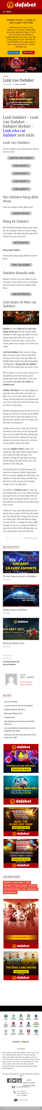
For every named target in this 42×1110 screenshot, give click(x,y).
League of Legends (20, 886)
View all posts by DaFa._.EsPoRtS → (27, 683)
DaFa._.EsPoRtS (20, 84)
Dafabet (6, 76)
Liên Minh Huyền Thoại (12, 889)
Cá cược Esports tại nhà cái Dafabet (19, 576)
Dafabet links (9, 717)
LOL (23, 889)
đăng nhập (28, 53)
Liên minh (33, 886)
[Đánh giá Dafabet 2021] (21, 641)
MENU (8, 12)
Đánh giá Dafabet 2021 (13, 643)
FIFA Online (8, 886)
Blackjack (7, 882)
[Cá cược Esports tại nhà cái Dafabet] (21, 574)
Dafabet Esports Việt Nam (15, 609)
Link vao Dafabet (11, 701)
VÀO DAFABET (13, 53)
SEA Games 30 (32, 889)
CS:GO (27, 882)
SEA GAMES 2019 (10, 892)
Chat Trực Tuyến (23, 1100)
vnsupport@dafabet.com (22, 1087)
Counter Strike (18, 882)
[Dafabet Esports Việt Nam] (21, 607)
